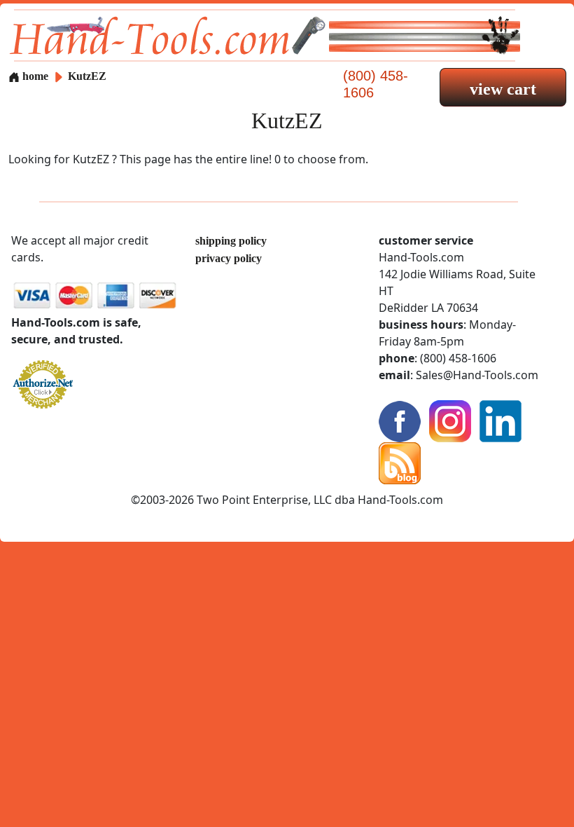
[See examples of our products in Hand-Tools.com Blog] (400, 462)
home (34, 76)
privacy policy (228, 258)
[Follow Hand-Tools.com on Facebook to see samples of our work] (400, 420)
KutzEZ (87, 76)
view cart (503, 89)
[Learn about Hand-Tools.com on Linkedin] (500, 420)
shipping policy (231, 241)
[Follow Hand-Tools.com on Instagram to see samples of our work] (450, 420)
